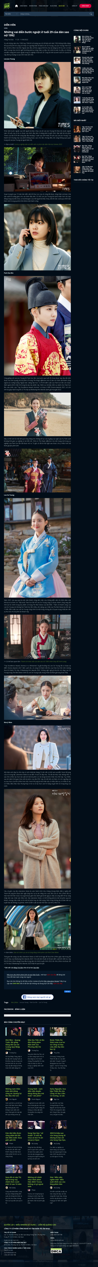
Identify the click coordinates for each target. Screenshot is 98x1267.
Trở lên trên (82, 1265)
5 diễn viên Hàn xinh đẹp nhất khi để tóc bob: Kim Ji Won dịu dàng (88, 70)
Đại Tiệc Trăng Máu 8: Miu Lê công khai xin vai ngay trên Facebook (88, 149)
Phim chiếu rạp (43, 6)
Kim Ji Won (14, 1002)
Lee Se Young (43, 1002)
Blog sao (62, 6)
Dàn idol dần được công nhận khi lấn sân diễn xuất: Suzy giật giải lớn (13, 1136)
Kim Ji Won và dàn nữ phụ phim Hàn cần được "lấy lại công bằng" (88, 39)
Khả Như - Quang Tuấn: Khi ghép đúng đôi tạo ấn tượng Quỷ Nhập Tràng (12, 1044)
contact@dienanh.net (57, 1240)
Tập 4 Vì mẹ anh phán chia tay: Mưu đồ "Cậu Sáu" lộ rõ (87, 129)
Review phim (33, 6)
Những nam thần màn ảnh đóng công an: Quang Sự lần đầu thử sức (13, 1092)
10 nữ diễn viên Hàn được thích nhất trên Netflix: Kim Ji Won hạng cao (88, 110)
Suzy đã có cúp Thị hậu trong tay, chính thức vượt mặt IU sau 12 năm (13, 1180)
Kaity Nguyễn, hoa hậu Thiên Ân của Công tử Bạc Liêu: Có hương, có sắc (58, 1092)
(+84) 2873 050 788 (10, 1255)
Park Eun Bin (33, 1002)
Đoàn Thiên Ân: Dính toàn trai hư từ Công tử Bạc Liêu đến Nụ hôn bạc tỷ (57, 1044)
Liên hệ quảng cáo (47, 1225)
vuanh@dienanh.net (10, 1252)
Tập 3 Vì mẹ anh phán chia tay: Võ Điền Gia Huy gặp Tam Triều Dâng (88, 139)
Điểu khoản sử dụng (26, 1225)
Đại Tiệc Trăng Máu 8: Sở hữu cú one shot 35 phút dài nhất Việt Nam (88, 159)
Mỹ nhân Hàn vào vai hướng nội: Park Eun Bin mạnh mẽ (88, 80)
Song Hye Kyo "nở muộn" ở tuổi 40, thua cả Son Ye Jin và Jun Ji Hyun (35, 1136)
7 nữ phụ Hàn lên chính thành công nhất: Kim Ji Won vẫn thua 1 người (88, 100)
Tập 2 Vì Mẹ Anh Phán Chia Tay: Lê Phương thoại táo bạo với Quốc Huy (88, 170)
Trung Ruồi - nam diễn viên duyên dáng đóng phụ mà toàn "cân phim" (36, 1092)
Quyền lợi (9, 1225)
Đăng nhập (85, 6)
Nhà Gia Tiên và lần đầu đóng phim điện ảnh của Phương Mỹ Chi (36, 1043)
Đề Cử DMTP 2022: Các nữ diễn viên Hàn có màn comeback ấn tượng (88, 50)
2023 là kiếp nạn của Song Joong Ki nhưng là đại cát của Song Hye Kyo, (58, 1136)
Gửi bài (67, 991)
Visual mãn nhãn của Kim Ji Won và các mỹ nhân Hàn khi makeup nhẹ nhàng (87, 60)
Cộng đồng (23, 6)
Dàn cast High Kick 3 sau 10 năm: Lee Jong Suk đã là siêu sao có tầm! (87, 90)
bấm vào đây (51, 975)
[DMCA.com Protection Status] (56, 1250)
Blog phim (53, 6)
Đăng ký (74, 6)
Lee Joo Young (24, 1002)
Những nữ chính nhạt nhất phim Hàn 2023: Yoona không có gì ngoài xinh (35, 1182)
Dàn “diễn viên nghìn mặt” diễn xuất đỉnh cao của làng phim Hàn (57, 1180)
